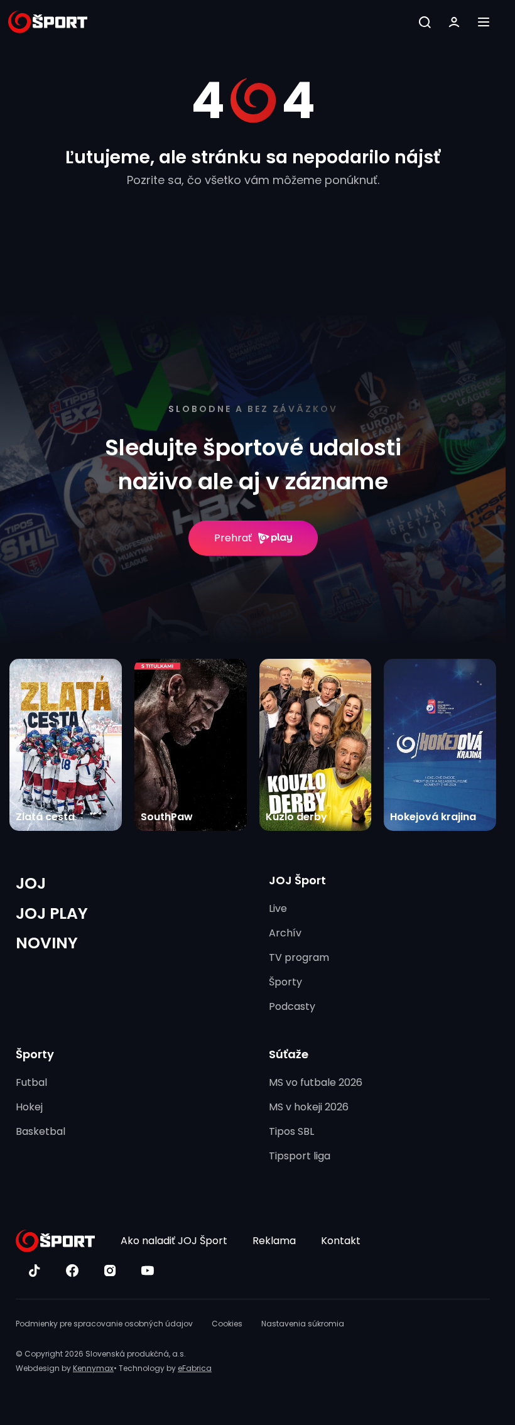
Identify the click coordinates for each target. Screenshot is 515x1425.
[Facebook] (72, 1270)
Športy (285, 982)
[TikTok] (34, 1270)
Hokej (29, 1107)
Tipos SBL (291, 1131)
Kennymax (93, 1368)
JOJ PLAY (52, 913)
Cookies (227, 1323)
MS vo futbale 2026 (315, 1082)
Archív (285, 933)
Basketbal (40, 1131)
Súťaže (288, 1054)
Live (278, 908)
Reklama (274, 1240)
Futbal (31, 1082)
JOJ (31, 883)
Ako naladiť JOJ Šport (174, 1240)
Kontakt (340, 1240)
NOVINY (47, 943)
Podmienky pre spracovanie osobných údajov (104, 1323)
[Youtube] (147, 1270)
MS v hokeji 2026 (309, 1107)
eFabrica (195, 1368)
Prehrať (233, 538)
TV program (299, 957)
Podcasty (292, 1006)
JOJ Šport (297, 880)
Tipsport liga (299, 1156)
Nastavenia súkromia (302, 1323)
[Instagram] (110, 1270)
